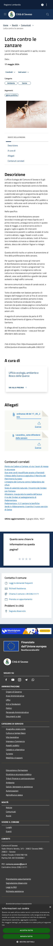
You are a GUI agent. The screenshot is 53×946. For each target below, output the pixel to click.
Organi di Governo (14, 691)
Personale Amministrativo (17, 712)
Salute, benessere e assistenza (19, 786)
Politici (9, 708)
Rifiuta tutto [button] (26, 936)
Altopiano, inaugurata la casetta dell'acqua (23, 494)
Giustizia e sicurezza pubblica (18, 774)
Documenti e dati (13, 716)
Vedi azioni (22, 72)
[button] (26, 941)
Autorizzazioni (12, 790)
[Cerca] (47, 14)
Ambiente (10, 782)
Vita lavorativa (12, 737)
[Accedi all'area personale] (42, 4)
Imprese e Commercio (15, 741)
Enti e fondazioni (13, 704)
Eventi (9, 831)
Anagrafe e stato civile (15, 729)
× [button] (50, 907)
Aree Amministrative (15, 695)
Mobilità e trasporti (14, 757)
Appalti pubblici (12, 745)
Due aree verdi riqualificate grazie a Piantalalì (24, 472)
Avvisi (8, 815)
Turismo (9, 753)
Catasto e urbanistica (15, 749)
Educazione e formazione (17, 770)
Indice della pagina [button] (16, 137)
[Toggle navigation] (5, 14)
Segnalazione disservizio (16, 883)
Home (5, 25)
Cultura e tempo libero (15, 733)
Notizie (9, 807)
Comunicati (26, 25)
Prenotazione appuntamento (18, 878)
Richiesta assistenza (15, 891)
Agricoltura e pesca (14, 794)
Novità (15, 25)
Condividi (9, 72)
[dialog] (26, 925)
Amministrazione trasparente (19, 903)
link (3, 925)
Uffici (8, 699)
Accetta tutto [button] (26, 930)
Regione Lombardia (12, 4)
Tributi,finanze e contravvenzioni (20, 778)
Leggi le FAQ (11, 887)
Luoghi (9, 827)
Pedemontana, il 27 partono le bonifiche (22, 503)
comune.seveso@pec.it (16, 864)
